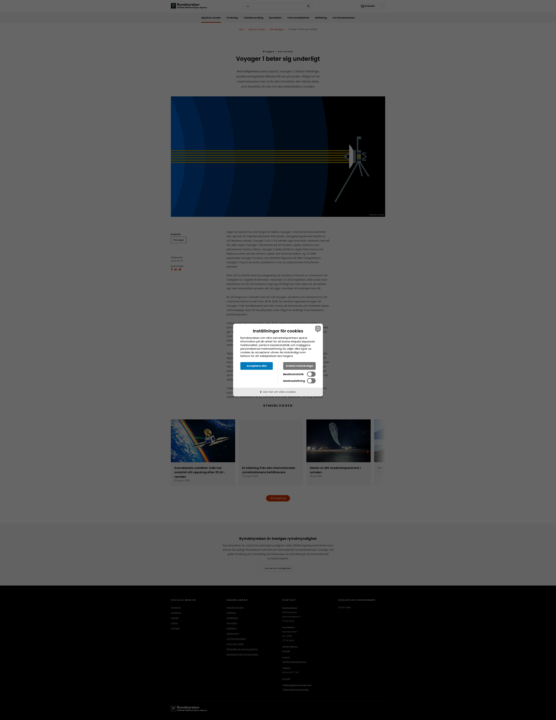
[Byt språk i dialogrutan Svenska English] (317, 329)
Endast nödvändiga (299, 366)
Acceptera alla (257, 366)
